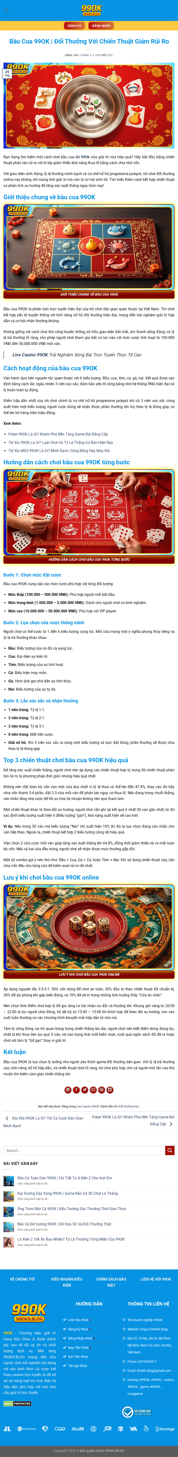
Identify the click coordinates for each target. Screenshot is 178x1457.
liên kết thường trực (126, 1106)
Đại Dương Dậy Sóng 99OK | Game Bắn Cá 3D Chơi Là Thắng (67, 1193)
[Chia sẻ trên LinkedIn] (110, 1090)
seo (110, 55)
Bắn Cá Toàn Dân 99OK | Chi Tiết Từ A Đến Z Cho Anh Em (64, 1178)
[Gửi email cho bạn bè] (93, 1090)
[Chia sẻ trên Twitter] (85, 1090)
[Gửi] (170, 1150)
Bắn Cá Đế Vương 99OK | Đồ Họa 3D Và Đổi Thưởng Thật (64, 1224)
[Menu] (6, 10)
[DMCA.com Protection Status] (17, 1403)
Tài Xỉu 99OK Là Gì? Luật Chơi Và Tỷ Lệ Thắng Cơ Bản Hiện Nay (60, 442)
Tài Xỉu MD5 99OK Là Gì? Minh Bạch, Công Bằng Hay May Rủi (59, 451)
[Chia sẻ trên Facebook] (76, 1090)
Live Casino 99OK (30, 355)
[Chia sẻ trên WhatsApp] (68, 1090)
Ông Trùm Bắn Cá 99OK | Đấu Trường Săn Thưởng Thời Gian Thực (71, 1209)
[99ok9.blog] (92, 10)
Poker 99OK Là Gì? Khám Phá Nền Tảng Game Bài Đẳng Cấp (58, 434)
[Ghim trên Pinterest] (101, 1090)
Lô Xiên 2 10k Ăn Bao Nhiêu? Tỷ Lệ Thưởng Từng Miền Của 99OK (71, 1239)
